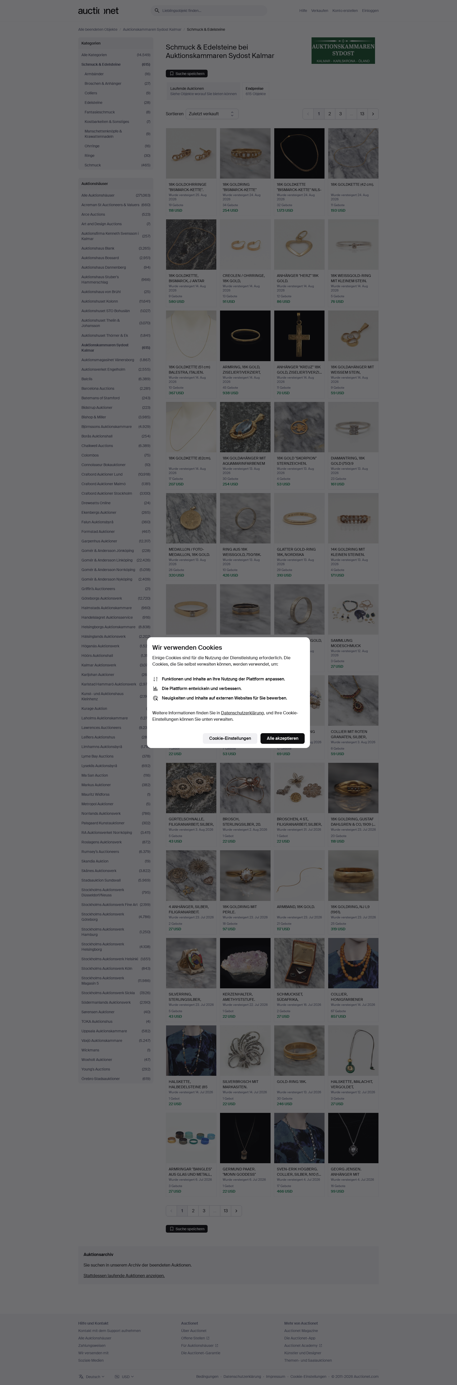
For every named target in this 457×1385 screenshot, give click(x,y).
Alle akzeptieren (282, 738)
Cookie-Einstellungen (230, 738)
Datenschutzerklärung (242, 713)
